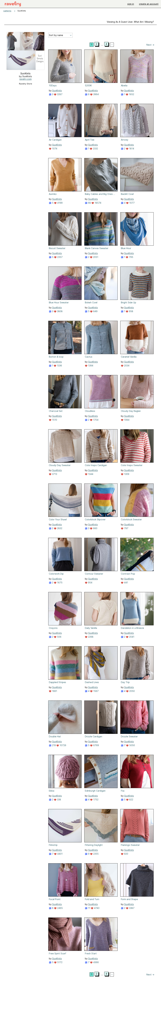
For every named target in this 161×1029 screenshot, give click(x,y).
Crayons (53, 628)
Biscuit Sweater (57, 248)
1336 (59, 365)
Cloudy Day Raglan (131, 411)
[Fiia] (137, 771)
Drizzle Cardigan (93, 736)
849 (95, 311)
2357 (60, 257)
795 (130, 257)
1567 (96, 691)
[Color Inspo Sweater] (137, 446)
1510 (54, 419)
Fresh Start (91, 953)
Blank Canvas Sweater (96, 248)
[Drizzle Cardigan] (101, 717)
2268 (90, 636)
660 (94, 528)
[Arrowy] (137, 120)
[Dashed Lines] (101, 663)
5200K (88, 85)
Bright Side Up (128, 302)
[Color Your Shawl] (65, 500)
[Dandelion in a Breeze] (137, 608)
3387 (131, 908)
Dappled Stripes (57, 682)
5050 (132, 745)
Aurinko (53, 194)
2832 (59, 528)
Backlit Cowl (127, 194)
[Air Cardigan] (65, 120)
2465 (60, 908)
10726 (62, 745)
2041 (131, 636)
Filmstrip (53, 845)
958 (130, 311)
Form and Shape (129, 899)
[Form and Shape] (137, 880)
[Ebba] (65, 771)
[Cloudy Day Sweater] (65, 446)
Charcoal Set (56, 411)
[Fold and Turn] (101, 880)
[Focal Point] (65, 880)
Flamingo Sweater (130, 845)
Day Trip (125, 682)
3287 (59, 94)
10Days (53, 85)
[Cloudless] (101, 391)
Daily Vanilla (91, 628)
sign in (130, 4)
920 (125, 853)
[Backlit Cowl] (137, 174)
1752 (95, 799)
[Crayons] (65, 608)
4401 (60, 853)
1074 (54, 148)
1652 (131, 94)
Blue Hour (126, 248)
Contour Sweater (94, 573)
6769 (96, 745)
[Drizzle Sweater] (137, 717)
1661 (54, 691)
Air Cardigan (55, 139)
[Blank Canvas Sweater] (101, 229)
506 (58, 636)
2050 (132, 691)
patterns (7, 11)
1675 (59, 582)
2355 (96, 853)
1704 (95, 419)
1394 (90, 365)
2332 (95, 148)
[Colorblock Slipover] (101, 500)
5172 (59, 962)
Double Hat (55, 736)
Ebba (51, 790)
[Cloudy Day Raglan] (137, 391)
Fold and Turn (92, 899)
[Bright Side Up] (137, 283)
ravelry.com (25, 79)
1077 (132, 202)
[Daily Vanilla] (101, 608)
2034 (126, 365)
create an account (148, 4)
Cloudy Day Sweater (60, 465)
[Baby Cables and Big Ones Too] (101, 174)
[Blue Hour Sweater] (65, 283)
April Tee (89, 139)
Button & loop (56, 356)
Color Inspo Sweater (131, 465)
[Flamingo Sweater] (137, 825)
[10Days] (65, 66)
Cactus (88, 356)
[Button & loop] (65, 337)
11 (88, 908)
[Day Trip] (137, 663)
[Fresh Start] (101, 934)
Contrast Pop (128, 573)
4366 (96, 962)
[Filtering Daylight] (101, 825)
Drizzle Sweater (129, 736)
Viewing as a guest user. (130, 21)
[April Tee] (101, 120)
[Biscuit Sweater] (65, 229)
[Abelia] (137, 66)
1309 (126, 474)
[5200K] (101, 66)
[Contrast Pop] (137, 554)
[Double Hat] (65, 717)
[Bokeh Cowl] (101, 283)
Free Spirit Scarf (57, 953)
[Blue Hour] (137, 229)
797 (125, 528)
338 (58, 799)
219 (53, 745)
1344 (90, 474)
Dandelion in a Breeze (132, 628)
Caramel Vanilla (128, 356)
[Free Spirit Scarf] (65, 934)
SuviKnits (57, 90)
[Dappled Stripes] (65, 663)
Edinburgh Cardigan (95, 790)
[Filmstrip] (65, 825)
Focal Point (55, 899)
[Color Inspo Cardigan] (101, 446)
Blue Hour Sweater (59, 302)
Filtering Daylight (94, 845)
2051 (95, 257)
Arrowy (124, 139)
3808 (59, 311)
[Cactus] (101, 337)
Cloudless (90, 411)
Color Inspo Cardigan (96, 465)
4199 (60, 202)
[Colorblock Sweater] (137, 500)
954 (89, 582)
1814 (131, 148)
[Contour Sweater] (101, 554)
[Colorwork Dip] (65, 554)
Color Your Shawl (58, 519)
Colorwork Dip (56, 573)
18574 (97, 202)
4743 (96, 908)
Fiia (122, 790)
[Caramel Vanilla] (137, 337)
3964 (96, 94)
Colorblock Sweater (131, 519)
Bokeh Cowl (91, 302)
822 (131, 799)
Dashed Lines (92, 682)
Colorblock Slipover (95, 519)
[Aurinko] (65, 174)
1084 (126, 419)
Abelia (124, 85)
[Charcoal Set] (65, 391)
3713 (54, 474)
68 (89, 202)
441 (125, 582)
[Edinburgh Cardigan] (101, 771)
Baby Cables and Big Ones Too (100, 194)
